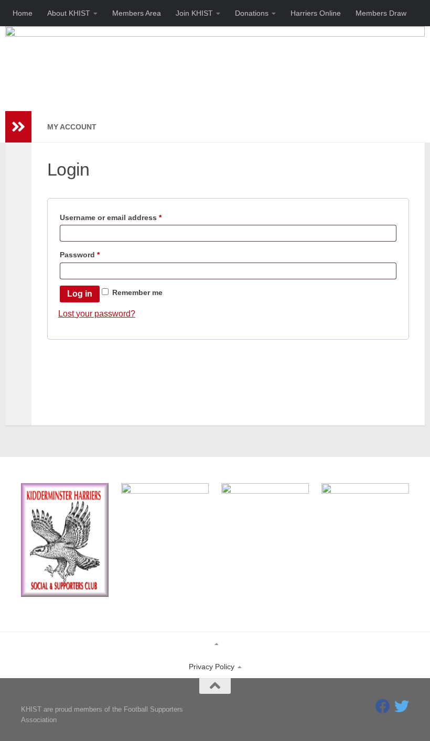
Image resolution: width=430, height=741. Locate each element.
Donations (251, 13)
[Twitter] (401, 706)
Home (23, 13)
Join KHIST (194, 13)
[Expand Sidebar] (18, 127)
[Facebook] (382, 706)
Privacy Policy (211, 666)
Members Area (136, 13)
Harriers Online (316, 13)
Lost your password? (96, 313)
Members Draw (381, 13)
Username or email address (127, 217)
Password (96, 254)
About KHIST (68, 13)
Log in (79, 293)
